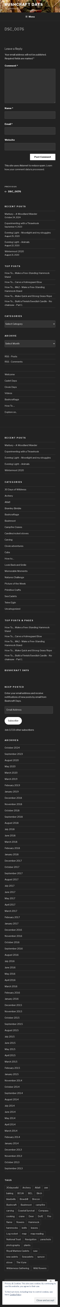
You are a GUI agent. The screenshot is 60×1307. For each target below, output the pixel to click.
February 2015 (12, 1068)
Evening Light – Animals (17, 242)
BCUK (20, 1193)
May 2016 (10, 973)
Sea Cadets (11, 596)
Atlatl (7, 502)
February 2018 (12, 848)
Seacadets (27, 1256)
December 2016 (13, 930)
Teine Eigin (10, 602)
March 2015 (11, 1061)
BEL (30, 1193)
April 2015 (10, 1055)
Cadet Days (11, 380)
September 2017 (14, 873)
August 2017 (11, 879)
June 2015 (10, 1043)
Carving (9, 539)
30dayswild (12, 1187)
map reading (37, 1233)
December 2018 (13, 798)
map (24, 1233)
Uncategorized (12, 608)
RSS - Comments (14, 361)
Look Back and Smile (15, 565)
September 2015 (14, 1024)
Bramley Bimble (13, 508)
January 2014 (12, 1143)
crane (22, 1216)
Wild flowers (39, 1268)
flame (9, 1222)
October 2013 (12, 1162)
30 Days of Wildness (15, 489)
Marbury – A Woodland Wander (21, 214)
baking (9, 1193)
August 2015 (12, 1030)
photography (13, 1245)
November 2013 (13, 1156)
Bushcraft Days (24, 4)
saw (35, 1251)
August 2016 (12, 955)
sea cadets (12, 1256)
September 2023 (14, 754)
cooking (10, 1216)
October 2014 (12, 1087)
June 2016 (10, 967)
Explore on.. (11, 412)
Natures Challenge (14, 577)
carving (10, 1210)
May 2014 (10, 1118)
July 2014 (10, 1105)
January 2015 (12, 1074)
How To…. (10, 405)
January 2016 (12, 998)
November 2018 (13, 804)
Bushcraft (11, 1204)
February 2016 (12, 992)
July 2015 (10, 1036)
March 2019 (11, 779)
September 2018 (14, 816)
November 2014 (13, 1080)
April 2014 (10, 1124)
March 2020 (11, 772)
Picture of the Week (15, 583)
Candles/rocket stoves (17, 533)
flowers (20, 1222)
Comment (11, 65)
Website (10, 140)
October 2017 (12, 867)
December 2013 (13, 1149)
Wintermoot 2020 (14, 251)
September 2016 (14, 948)
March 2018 (11, 842)
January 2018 (12, 854)
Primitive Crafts (13, 590)
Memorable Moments (16, 571)
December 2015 (13, 1005)
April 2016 (10, 980)
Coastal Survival (26, 1210)
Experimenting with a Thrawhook (22, 223)
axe (46, 1187)
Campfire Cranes (13, 527)
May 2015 (10, 1049)
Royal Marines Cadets (17, 1251)
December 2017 (13, 860)
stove (9, 1262)
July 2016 (10, 961)
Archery (9, 495)
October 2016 (12, 942)
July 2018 (10, 829)
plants (27, 1245)
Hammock (33, 1222)
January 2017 (11, 923)
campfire (40, 1204)
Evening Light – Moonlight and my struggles (28, 232)
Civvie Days (11, 387)
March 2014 (11, 1130)
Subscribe (13, 720)
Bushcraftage (12, 399)
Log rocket (12, 1233)
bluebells (11, 1199)
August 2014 (12, 1099)
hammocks (12, 1228)
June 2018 (10, 835)
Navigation (30, 1239)
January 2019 (12, 791)
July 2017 (9, 885)
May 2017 (10, 898)
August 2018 (12, 823)
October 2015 (12, 1017)
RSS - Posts (11, 356)
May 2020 (10, 766)
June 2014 (10, 1112)
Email (8, 124)
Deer (31, 1216)
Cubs (7, 552)
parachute (45, 1239)
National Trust (13, 1239)
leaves (34, 1228)
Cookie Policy (15, 1294)
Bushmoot (10, 520)
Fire (49, 1216)
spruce (41, 1256)
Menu (32, 16)
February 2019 (12, 785)
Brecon (36, 1199)
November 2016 (13, 936)
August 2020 (12, 760)
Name (9, 108)
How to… (9, 558)
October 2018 (12, 810)
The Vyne (21, 1262)
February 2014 (12, 1137)
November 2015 (13, 1011)
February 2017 (12, 917)
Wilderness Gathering (17, 1268)
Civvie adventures (14, 546)
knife (24, 1228)
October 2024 (12, 747)
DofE (40, 1216)
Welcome (10, 374)
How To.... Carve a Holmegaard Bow (23, 282)
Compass (43, 1210)
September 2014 (14, 1093)
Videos (8, 393)
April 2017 (10, 904)
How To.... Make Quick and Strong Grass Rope (28, 296)
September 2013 (14, 1168)
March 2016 (11, 986)
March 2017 (11, 911)
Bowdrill (24, 1199)
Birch (39, 1193)
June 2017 (10, 892)
